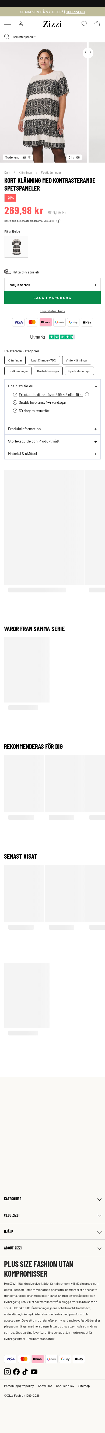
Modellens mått (15, 157)
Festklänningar (51, 172)
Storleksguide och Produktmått (34, 440)
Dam (7, 172)
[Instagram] (7, 1371)
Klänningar (26, 172)
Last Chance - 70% (44, 360)
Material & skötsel (22, 453)
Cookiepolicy (65, 1385)
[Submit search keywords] (7, 36)
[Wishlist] (88, 53)
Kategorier (12, 1198)
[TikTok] (25, 1371)
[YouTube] (34, 1371)
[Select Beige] (16, 247)
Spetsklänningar (79, 371)
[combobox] (52, 36)
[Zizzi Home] (52, 23)
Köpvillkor (45, 1385)
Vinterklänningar (77, 360)
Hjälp (8, 1231)
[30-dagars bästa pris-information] (58, 221)
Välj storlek (20, 284)
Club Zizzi (11, 1215)
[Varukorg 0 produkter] (97, 23)
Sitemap (84, 1385)
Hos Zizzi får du (20, 385)
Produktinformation (24, 428)
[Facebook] (16, 1371)
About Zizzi (13, 1248)
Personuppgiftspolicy (19, 1385)
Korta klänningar (48, 371)
